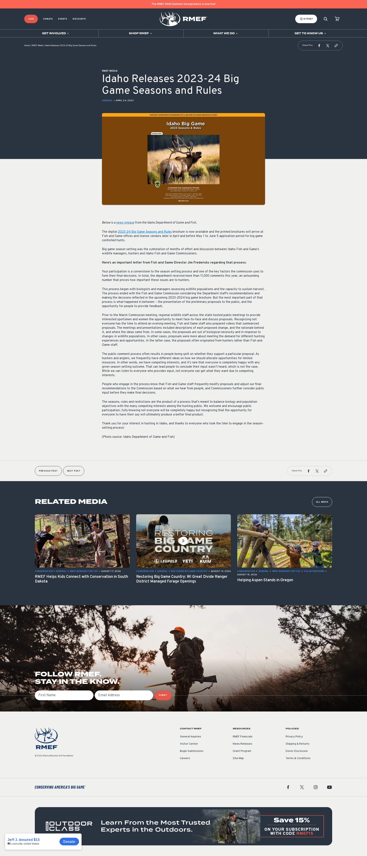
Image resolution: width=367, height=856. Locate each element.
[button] (319, 45)
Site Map (238, 758)
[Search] (326, 19)
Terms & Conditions (298, 758)
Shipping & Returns (297, 744)
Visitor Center (189, 744)
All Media (322, 502)
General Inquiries (190, 736)
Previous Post (48, 471)
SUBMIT (163, 695)
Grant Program (242, 751)
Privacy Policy (294, 736)
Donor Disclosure (297, 751)
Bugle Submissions (191, 751)
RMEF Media (37, 45)
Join (31, 19)
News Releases (242, 744)
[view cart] (337, 19)
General (107, 100)
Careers (185, 758)
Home (27, 45)
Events (62, 19)
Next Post (73, 471)
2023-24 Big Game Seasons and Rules (145, 232)
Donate (48, 19)
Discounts (79, 19)
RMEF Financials (243, 736)
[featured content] (183, 826)
